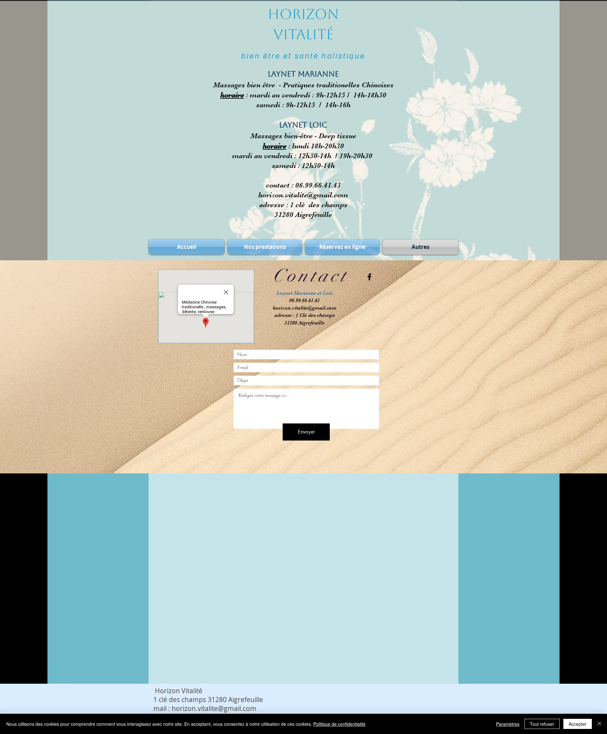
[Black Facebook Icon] (369, 276)
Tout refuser (542, 724)
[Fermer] (599, 724)
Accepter (577, 724)
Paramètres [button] (507, 724)
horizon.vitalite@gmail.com (303, 195)
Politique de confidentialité (339, 724)
